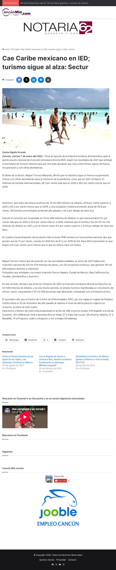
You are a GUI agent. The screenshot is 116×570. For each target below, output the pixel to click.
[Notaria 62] (58, 27)
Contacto (72, 560)
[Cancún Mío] (16, 12)
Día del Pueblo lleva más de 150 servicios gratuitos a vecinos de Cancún (54, 3)
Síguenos (7, 451)
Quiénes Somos (46, 560)
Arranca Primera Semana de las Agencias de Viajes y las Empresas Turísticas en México (17, 359)
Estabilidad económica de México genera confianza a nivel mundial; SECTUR (92, 359)
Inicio (7, 49)
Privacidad (61, 560)
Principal (15, 49)
